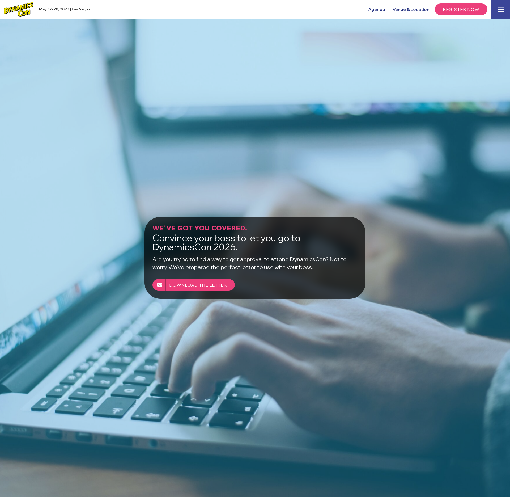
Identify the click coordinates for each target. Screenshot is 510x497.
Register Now (461, 9)
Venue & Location (411, 9)
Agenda (376, 9)
